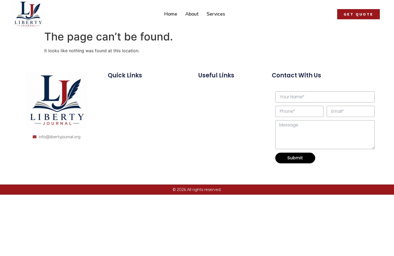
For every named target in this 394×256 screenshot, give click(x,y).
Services (216, 14)
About (192, 14)
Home (170, 14)
